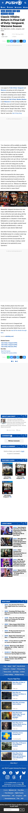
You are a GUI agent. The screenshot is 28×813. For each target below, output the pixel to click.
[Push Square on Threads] (14, 777)
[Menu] (2, 2)
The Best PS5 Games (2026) (9, 353)
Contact (13, 669)
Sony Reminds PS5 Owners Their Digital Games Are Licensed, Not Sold (15, 606)
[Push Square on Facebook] (20, 777)
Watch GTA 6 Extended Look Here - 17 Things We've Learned (15, 636)
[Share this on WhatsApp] (8, 41)
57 (11, 556)
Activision (8, 11)
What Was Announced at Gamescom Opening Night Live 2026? (15, 653)
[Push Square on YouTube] (11, 773)
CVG (18, 798)
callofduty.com (9, 336)
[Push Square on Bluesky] (24, 773)
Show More (13, 763)
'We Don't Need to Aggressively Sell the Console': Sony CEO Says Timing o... (15, 658)
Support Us (6, 669)
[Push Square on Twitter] (17, 773)
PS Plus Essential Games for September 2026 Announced (15, 631)
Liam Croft (4, 36)
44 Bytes (19, 784)
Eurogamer (19, 795)
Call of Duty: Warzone (7, 477)
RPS (22, 798)
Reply (19, 430)
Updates (11, 13)
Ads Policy (16, 672)
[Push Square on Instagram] (7, 777)
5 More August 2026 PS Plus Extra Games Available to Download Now (15, 626)
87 (11, 533)
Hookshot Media (12, 782)
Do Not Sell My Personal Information (17, 786)
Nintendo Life (12, 790)
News (3, 11)
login (22, 451)
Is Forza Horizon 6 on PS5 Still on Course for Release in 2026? (15, 641)
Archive (22, 672)
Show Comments (15, 441)
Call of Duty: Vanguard (16, 88)
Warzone (3, 90)
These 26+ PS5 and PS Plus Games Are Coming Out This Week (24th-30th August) (14, 619)
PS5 (14, 11)
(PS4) (9, 343)
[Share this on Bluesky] (11, 41)
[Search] (25, 2)
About (9, 666)
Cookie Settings (8, 674)
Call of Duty (4, 13)
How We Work (21, 666)
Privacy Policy (21, 669)
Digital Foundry (19, 793)
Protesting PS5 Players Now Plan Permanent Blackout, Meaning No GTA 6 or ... (15, 613)
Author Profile (11, 430)
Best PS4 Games (5, 351)
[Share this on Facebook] (14, 41)
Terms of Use (7, 672)
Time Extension (9, 793)
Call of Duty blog (17, 113)
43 (11, 545)
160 (10, 575)
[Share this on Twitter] (17, 41)
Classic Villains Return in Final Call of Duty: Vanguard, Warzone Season (13, 21)
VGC (25, 795)
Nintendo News (6, 795)
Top (5, 666)
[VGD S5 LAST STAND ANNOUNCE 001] (14, 199)
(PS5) (9, 344)
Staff (14, 666)
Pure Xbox (21, 790)
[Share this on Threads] (21, 41)
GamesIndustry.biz (10, 798)
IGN (13, 795)
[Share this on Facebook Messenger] (24, 41)
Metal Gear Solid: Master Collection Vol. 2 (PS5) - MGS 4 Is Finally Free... (14, 647)
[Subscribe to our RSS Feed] (4, 773)
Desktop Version (19, 674)
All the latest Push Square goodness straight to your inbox (14, 805)
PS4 (18, 11)
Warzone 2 (7, 101)
